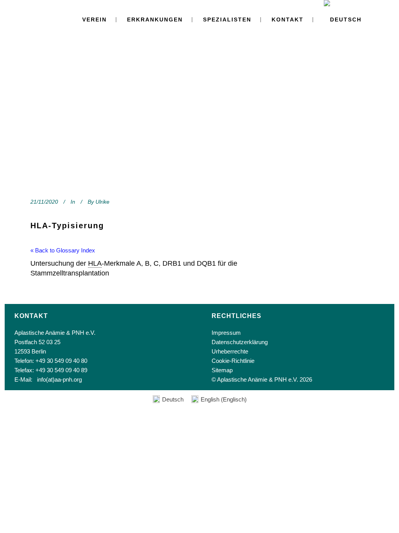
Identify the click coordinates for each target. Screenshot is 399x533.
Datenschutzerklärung (240, 342)
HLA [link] (95, 263)
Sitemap (222, 370)
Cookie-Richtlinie (233, 360)
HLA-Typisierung (67, 225)
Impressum (226, 332)
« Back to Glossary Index (62, 250)
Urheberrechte (230, 351)
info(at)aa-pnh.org (59, 379)
